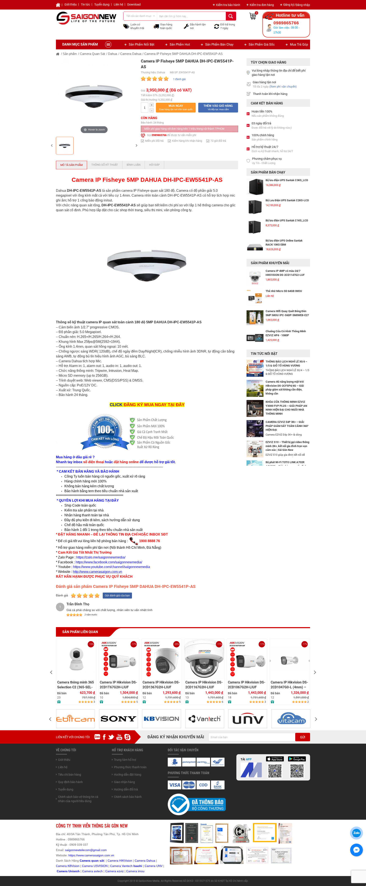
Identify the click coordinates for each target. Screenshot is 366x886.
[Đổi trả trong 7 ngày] (216, 26)
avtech (98, 871)
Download (134, 4)
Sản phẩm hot (180, 44)
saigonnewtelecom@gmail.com (85, 850)
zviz (121, 871)
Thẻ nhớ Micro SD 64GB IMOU (284, 291)
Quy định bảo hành (70, 782)
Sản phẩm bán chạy (219, 44)
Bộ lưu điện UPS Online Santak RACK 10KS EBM (284, 242)
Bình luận (133, 164)
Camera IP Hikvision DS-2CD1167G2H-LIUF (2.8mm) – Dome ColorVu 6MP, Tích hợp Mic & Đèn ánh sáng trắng (204, 684)
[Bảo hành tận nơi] (186, 26)
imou (141, 871)
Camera (88, 871)
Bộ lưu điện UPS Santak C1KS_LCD (287, 220)
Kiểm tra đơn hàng (262, 5)
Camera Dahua (145, 860)
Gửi (302, 737)
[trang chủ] (58, 54)
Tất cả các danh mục (138, 16)
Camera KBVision (67, 866)
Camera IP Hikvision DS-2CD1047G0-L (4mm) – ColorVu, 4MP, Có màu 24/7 (289, 684)
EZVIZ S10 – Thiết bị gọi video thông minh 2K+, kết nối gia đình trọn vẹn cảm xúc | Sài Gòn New (287, 445)
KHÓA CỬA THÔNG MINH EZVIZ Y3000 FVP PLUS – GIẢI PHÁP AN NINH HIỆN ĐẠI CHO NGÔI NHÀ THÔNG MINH (286, 407)
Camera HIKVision (120, 860)
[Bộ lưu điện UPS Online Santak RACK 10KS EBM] (255, 247)
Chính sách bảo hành (128, 797)
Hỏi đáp (154, 164)
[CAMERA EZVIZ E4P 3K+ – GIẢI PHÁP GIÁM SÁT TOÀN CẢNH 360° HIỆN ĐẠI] (255, 428)
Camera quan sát (92, 860)
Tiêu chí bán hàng (69, 774)
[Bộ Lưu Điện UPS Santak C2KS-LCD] (255, 207)
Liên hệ (118, 4)
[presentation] (51, 672)
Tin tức (85, 4)
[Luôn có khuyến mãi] (126, 26)
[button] (176, 107)
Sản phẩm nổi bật (141, 44)
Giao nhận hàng (124, 782)
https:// (73, 855)
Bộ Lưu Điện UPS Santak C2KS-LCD (287, 200)
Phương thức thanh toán (130, 767)
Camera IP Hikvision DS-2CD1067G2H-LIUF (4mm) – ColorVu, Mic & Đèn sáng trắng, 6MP (246, 684)
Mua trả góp (299, 44)
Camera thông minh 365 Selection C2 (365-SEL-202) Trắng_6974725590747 (75, 684)
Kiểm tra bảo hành (228, 5)
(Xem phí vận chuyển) (283, 86)
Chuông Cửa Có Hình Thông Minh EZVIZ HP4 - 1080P (286, 333)
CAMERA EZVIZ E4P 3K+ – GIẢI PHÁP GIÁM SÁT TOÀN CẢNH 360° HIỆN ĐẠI (287, 425)
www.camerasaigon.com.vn (96, 855)
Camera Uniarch (68, 871)
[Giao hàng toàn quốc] (156, 26)
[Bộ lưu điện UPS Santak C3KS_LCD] (255, 186)
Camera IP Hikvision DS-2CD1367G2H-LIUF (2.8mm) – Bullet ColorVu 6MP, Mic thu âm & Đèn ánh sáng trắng (161, 684)
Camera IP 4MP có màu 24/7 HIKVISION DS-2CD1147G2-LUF (285, 272)
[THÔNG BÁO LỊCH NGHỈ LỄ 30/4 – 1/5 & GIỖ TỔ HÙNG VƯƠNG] (255, 368)
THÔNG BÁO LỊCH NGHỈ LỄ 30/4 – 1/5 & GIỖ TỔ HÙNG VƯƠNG (286, 363)
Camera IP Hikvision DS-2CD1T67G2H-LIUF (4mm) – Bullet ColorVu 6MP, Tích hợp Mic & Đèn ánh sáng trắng (118, 684)
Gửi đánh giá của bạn (117, 595)
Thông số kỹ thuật (104, 164)
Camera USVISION (95, 866)
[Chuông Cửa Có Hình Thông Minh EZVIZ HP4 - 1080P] (255, 337)
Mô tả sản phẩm (71, 165)
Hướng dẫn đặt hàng (127, 774)
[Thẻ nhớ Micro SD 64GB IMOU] (255, 297)
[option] (94, 96)
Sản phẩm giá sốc (262, 44)
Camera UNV (153, 866)
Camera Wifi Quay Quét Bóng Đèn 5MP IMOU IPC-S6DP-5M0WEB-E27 (287, 313)
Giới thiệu (70, 4)
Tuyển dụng (102, 4)
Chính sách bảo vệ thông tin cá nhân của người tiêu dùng (78, 799)
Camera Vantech (121, 866)
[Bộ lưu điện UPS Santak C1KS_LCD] (255, 227)
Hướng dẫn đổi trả (126, 789)
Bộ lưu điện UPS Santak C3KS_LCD (287, 180)
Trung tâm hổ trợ (125, 759)
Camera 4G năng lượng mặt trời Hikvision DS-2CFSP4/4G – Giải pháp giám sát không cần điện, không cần (285, 387)
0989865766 (159, 135)
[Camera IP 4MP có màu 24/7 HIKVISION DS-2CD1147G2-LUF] (255, 277)
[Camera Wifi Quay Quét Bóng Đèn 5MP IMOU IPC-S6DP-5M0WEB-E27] (255, 317)
